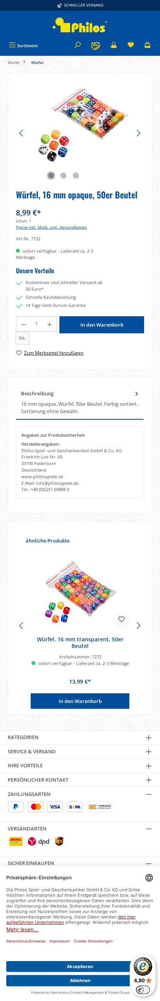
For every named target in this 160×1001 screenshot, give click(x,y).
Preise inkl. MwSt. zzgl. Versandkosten (51, 227)
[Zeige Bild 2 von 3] (63, 175)
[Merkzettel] (130, 45)
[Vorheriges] (22, 133)
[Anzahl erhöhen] (49, 324)
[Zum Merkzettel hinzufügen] (121, 621)
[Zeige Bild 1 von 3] (51, 175)
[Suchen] (77, 45)
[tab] (80, 403)
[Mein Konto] (113, 45)
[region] (80, 133)
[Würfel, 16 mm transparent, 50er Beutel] (80, 591)
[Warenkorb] (147, 45)
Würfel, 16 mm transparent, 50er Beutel (80, 643)
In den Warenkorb (101, 324)
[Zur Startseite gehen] (80, 25)
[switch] (143, 989)
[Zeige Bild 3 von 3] (76, 175)
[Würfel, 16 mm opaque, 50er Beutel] (80, 125)
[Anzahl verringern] (23, 324)
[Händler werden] (95, 45)
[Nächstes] (138, 133)
